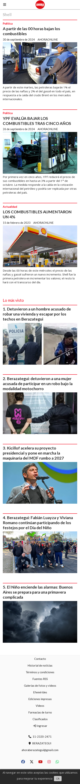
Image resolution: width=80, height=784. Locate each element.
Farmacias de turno (40, 712)
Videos (40, 705)
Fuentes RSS (40, 679)
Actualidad (10, 206)
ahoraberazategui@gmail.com (40, 750)
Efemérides (40, 692)
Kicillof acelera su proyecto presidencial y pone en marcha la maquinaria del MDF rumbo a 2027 (33, 453)
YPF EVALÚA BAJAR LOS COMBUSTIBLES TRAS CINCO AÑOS (37, 121)
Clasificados (40, 719)
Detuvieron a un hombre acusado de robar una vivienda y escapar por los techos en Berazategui (37, 314)
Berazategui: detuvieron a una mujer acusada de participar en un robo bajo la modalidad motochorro (38, 383)
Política (8, 23)
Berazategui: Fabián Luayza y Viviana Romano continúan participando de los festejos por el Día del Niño (38, 522)
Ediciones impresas (40, 699)
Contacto (40, 658)
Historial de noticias (40, 665)
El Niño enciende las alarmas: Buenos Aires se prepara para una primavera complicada (38, 592)
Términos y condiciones (40, 672)
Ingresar (41, 725)
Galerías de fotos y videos (40, 685)
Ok (58, 778)
